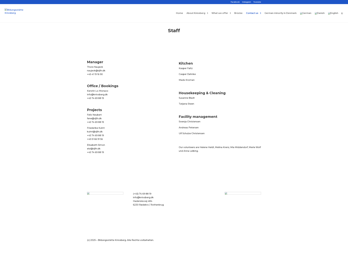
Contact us (252, 13)
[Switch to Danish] (320, 17)
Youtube (257, 2)
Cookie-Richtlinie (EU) (191, 193)
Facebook (235, 2)
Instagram (246, 2)
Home (179, 13)
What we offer (220, 13)
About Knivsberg (196, 13)
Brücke (238, 13)
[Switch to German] (305, 17)
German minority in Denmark (281, 13)
